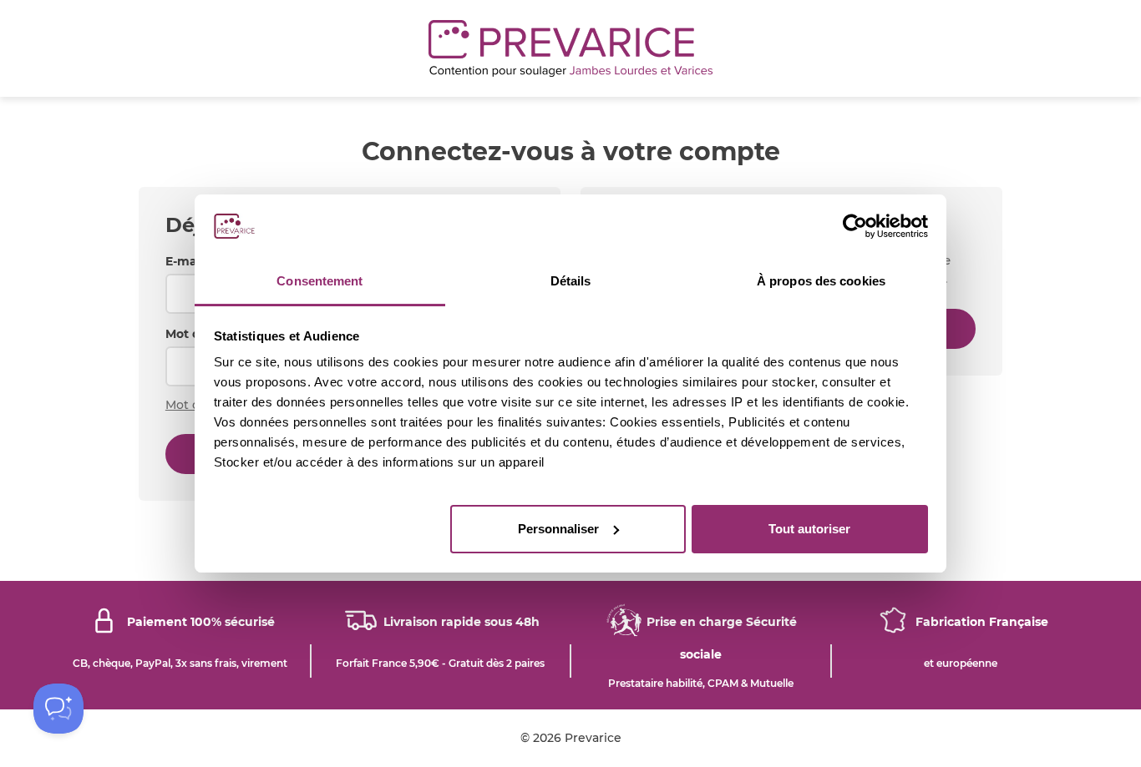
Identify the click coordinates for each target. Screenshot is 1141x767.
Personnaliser (558, 529)
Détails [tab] (570, 281)
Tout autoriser (809, 529)
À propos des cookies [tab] (821, 281)
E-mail (184, 261)
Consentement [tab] (319, 281)
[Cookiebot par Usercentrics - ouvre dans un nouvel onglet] (855, 226)
